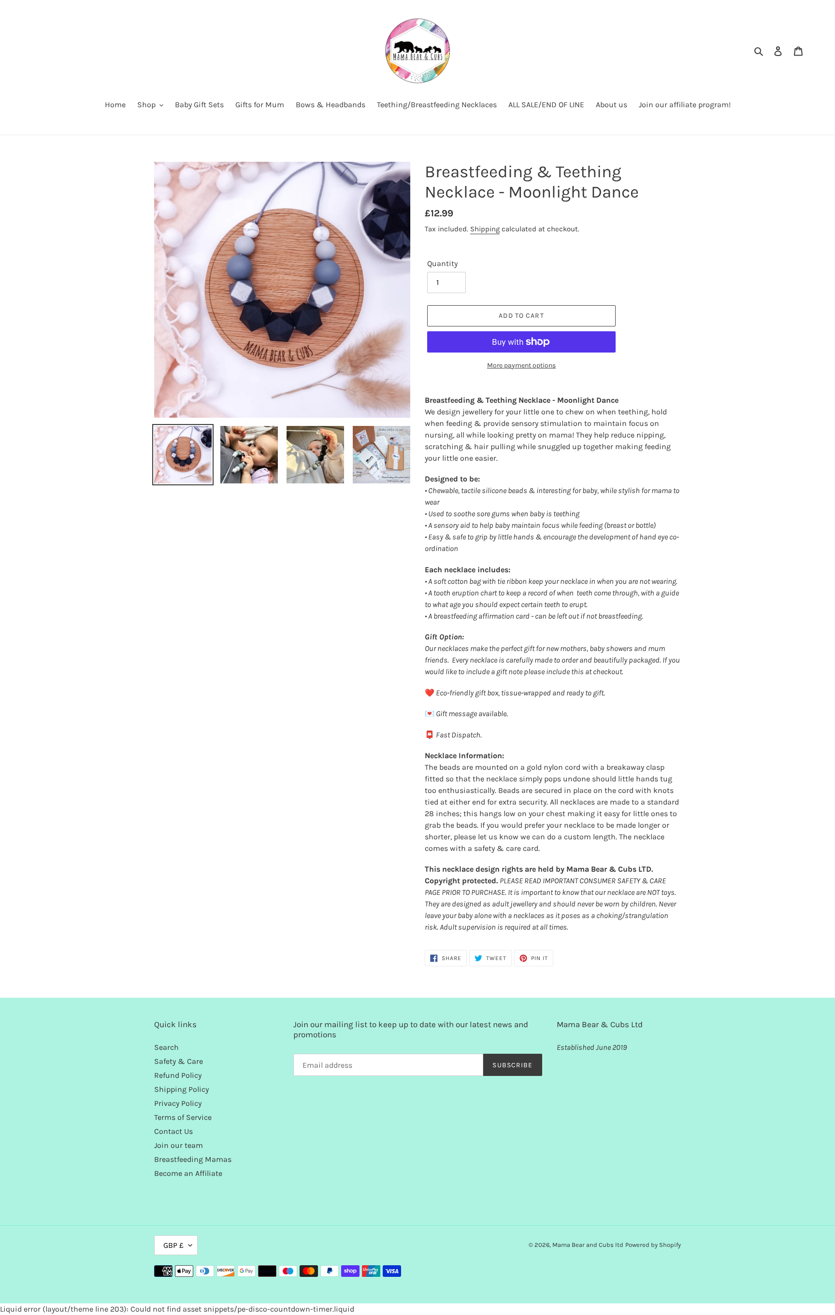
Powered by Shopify (653, 1244)
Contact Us (173, 1131)
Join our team (178, 1145)
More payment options (521, 365)
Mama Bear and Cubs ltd (587, 1244)
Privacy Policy (178, 1103)
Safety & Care (178, 1061)
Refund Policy (178, 1075)
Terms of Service (183, 1117)
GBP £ (173, 1245)
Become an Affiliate (188, 1173)
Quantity (442, 263)
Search (166, 1047)
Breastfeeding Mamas (192, 1159)
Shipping (485, 229)
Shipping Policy (181, 1089)
